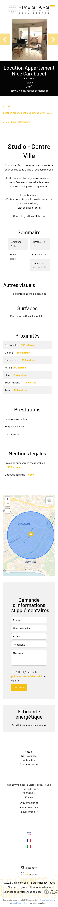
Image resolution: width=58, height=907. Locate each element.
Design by (54, 891)
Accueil (6, 106)
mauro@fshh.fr (29, 811)
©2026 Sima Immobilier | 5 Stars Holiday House (29, 882)
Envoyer (19, 688)
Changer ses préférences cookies (23, 891)
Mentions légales (17, 886)
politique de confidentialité (26, 676)
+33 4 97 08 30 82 (29, 803)
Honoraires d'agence (41, 886)
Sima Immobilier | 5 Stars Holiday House (29, 784)
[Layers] (49, 500)
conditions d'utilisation (21, 903)
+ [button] (8, 499)
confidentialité (47, 900)
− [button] (8, 504)
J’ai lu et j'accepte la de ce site (28, 676)
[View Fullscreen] (7, 511)
